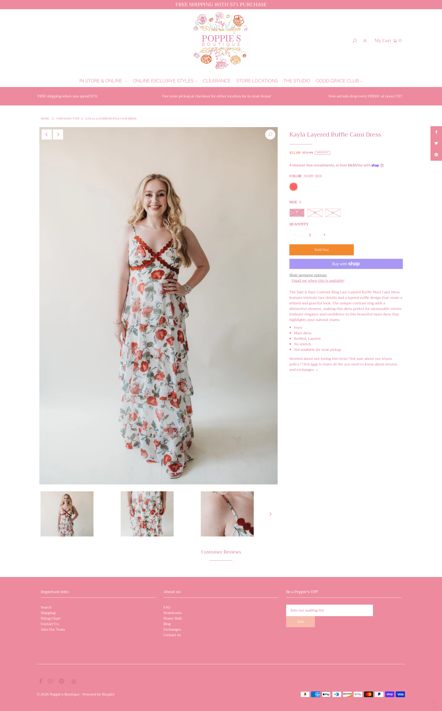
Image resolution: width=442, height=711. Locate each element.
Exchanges (172, 629)
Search (46, 607)
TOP (433, 705)
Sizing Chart (51, 618)
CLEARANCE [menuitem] (217, 81)
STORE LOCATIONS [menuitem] (257, 81)
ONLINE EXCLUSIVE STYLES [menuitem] (163, 81)
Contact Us (50, 624)
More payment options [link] (308, 275)
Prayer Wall (172, 618)
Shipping (48, 613)
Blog (167, 624)
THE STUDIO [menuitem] (296, 81)
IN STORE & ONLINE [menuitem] (101, 81)
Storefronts (172, 613)
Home (45, 118)
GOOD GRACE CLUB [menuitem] (337, 81)
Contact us (172, 635)
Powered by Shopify (98, 694)
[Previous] (47, 134)
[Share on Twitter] (436, 143)
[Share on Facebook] (436, 132)
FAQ (166, 607)
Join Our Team (53, 629)
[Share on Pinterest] (436, 155)
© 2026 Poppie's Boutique (58, 694)
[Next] (58, 134)
